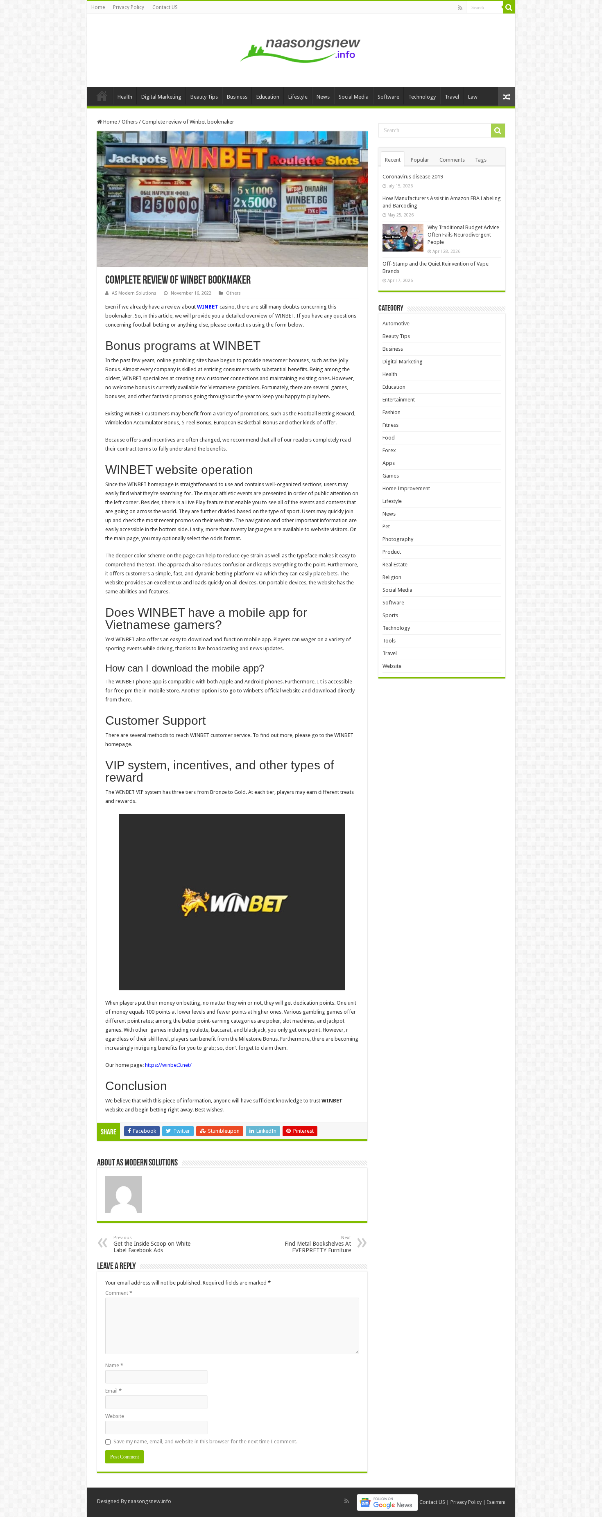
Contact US (165, 7)
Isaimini (496, 1502)
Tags (481, 160)
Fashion (391, 412)
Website (114, 1416)
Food (388, 438)
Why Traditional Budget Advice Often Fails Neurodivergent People (463, 234)
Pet (386, 526)
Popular (420, 160)
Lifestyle (298, 97)
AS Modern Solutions (134, 293)
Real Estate (394, 564)
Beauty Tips (204, 97)
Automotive (396, 323)
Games (390, 476)
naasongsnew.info (149, 1501)
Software (388, 97)
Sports (390, 615)
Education (267, 97)
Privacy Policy (128, 7)
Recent (393, 160)
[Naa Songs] (301, 49)
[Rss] (460, 8)
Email (113, 1391)
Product (391, 552)
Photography (397, 539)
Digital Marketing (161, 97)
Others (130, 122)
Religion (391, 577)
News (323, 97)
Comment (118, 1293)
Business (237, 97)
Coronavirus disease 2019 (412, 177)
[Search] (509, 7)
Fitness (390, 425)
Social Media (354, 97)
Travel (452, 97)
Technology (422, 97)
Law (473, 97)
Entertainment (398, 400)
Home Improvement (406, 488)
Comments (452, 160)
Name (114, 1365)
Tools (389, 641)
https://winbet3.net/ (168, 1065)
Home (98, 7)
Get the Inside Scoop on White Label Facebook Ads (151, 1244)
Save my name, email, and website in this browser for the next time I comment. (205, 1441)
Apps (388, 463)
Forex (389, 450)
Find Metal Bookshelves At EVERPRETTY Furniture (318, 1244)
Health (125, 97)
